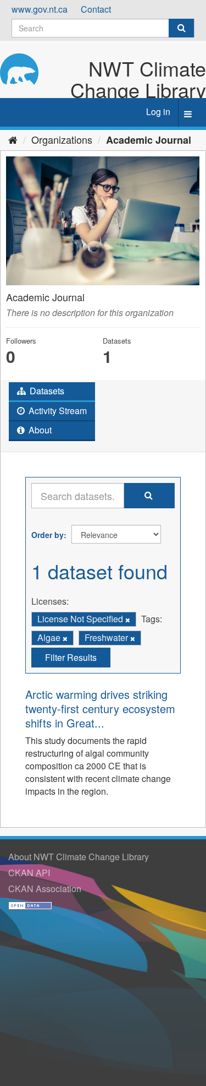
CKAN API (29, 872)
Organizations (61, 139)
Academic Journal (148, 140)
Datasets (45, 390)
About (39, 429)
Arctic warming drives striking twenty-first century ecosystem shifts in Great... (100, 708)
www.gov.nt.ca (40, 9)
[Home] (13, 139)
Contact (96, 9)
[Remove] (127, 619)
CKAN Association (44, 888)
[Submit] (181, 28)
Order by (47, 534)
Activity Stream (56, 410)
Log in (158, 111)
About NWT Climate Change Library (78, 856)
